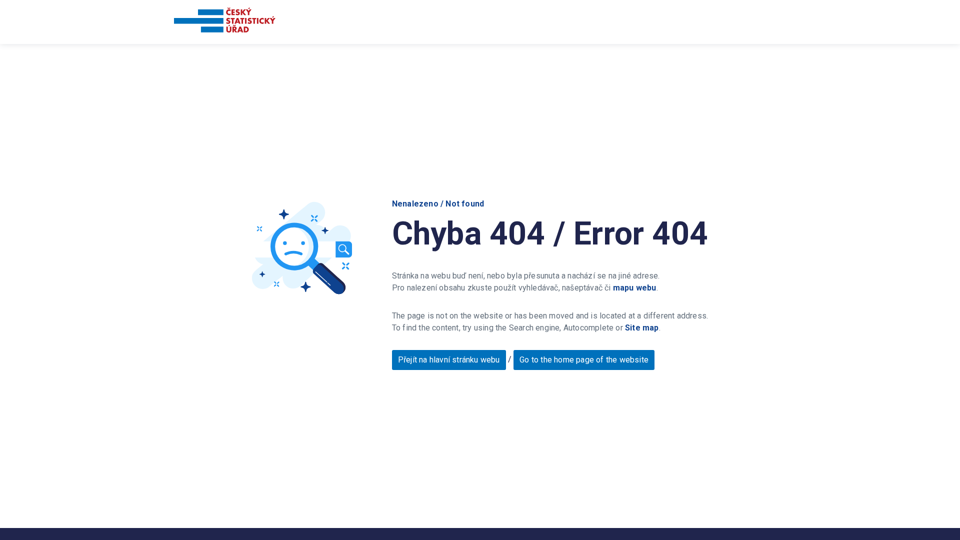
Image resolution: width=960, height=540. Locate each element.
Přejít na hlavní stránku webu (449, 359)
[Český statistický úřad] (225, 22)
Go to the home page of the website (584, 359)
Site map (642, 327)
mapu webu (634, 287)
